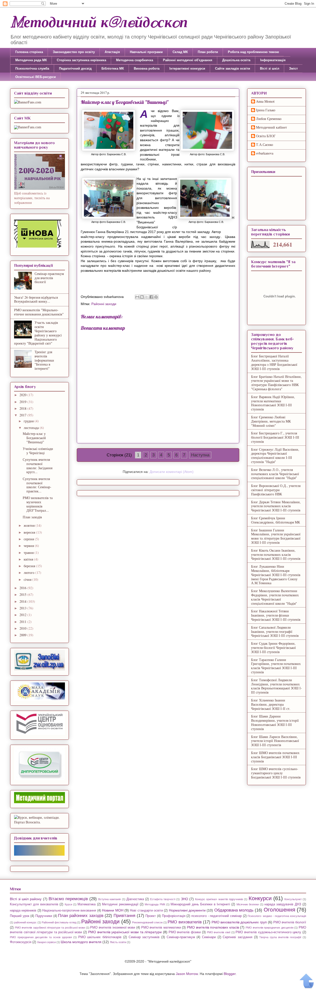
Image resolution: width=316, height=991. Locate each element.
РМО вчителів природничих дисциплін (270, 927)
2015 (23, 594)
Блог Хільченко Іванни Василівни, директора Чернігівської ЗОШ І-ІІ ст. (270, 704)
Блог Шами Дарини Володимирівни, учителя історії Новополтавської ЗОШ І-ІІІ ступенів (275, 722)
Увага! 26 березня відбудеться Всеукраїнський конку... (36, 299)
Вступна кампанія (109, 899)
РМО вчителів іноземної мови (112, 927)
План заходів (32, 517)
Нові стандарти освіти (146, 910)
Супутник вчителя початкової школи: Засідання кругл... (37, 465)
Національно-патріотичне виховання (69, 910)
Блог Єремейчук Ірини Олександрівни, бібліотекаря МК (275, 520)
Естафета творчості (162, 899)
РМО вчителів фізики (185, 932)
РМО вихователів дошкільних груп (239, 922)
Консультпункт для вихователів (34, 904)
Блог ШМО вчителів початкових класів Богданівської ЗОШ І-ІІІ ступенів (275, 756)
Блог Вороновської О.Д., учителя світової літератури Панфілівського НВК (275, 489)
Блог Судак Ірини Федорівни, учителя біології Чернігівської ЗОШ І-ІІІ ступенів (273, 647)
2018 (23, 408)
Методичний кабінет (271, 127)
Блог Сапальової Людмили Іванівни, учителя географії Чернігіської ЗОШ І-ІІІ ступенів (275, 631)
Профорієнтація (173, 916)
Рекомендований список (147, 922)
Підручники (43, 916)
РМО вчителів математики (161, 927)
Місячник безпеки (248, 904)
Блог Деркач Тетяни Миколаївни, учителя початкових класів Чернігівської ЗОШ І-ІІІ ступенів (276, 506)
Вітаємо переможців (68, 898)
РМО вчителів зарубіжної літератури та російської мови (50, 927)
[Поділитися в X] (146, 296)
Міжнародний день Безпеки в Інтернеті (200, 904)
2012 (23, 614)
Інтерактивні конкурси (187, 68)
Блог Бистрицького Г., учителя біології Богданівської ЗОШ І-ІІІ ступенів (275, 437)
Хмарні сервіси (46, 942)
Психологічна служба (32, 68)
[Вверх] (307, 981)
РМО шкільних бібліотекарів (99, 937)
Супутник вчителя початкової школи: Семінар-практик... (37, 484)
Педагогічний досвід (75, 68)
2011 (23, 621)
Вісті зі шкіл (269, 68)
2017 (23, 415)
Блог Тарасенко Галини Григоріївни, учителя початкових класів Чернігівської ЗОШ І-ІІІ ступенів (276, 665)
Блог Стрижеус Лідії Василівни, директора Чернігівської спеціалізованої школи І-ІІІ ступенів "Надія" (275, 455)
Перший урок (19, 916)
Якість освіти (118, 942)
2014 (23, 601)
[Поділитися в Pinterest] (156, 296)
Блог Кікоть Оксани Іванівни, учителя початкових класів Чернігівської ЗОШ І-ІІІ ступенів (275, 554)
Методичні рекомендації (120, 904)
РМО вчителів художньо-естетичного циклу (268, 932)
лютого (29, 572)
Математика (87, 904)
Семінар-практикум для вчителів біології (49, 277)
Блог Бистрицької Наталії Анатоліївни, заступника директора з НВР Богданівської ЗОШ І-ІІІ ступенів (274, 362)
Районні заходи (103, 304)
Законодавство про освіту (74, 52)
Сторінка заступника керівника (81, 60)
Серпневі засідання (237, 937)
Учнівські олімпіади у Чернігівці (38, 450)
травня (29, 552)
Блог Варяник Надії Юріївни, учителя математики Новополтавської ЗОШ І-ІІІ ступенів (273, 402)
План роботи (208, 52)
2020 (23, 394)
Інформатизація (273, 60)
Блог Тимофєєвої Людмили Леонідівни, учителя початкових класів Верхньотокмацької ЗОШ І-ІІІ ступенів (276, 686)
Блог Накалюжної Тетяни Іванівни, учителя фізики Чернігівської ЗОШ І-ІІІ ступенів (275, 615)
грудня (29, 421)
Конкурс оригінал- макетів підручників (219, 899)
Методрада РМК (155, 904)
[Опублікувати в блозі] (141, 296)
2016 (23, 587)
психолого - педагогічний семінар (216, 916)
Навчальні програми (146, 52)
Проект (150, 916)
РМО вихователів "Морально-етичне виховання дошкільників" (39, 312)
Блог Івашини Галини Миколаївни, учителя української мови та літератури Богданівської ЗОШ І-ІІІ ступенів (275, 536)
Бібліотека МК (112, 68)
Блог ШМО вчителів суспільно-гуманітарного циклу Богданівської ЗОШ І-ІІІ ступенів (276, 772)
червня (29, 545)
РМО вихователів (184, 922)
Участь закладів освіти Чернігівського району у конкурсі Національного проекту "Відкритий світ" (38, 333)
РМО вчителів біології (289, 922)
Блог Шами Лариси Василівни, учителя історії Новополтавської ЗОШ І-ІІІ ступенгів (275, 740)
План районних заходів (80, 915)
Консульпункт (293, 899)
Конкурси (260, 898)
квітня (29, 559)
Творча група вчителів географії (280, 937)
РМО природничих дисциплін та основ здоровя (41, 937)
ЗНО (184, 899)
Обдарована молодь (234, 910)
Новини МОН (112, 910)
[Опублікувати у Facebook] (151, 296)
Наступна (200, 455)
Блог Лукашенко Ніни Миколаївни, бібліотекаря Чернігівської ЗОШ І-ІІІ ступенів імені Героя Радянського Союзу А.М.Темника (275, 574)
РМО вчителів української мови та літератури (125, 932)
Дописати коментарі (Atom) (172, 472)
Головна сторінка (29, 52)
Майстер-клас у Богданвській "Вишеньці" (34, 437)
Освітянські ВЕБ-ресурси (35, 77)
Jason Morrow (187, 974)
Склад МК (180, 52)
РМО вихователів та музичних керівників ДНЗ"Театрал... (38, 503)
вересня (30, 532)
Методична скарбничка (134, 60)
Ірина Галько (265, 110)
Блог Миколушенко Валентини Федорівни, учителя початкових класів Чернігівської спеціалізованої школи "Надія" (275, 596)
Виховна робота (146, 68)
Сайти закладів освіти (232, 68)
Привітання (124, 915)
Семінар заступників (144, 937)
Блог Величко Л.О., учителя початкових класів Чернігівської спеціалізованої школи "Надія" (275, 473)
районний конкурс (25, 922)
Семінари (209, 937)
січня (28, 579)
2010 (23, 628)
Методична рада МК (31, 60)
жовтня (30, 525)
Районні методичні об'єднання (187, 60)
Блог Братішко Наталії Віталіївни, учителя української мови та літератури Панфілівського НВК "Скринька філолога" (276, 382)
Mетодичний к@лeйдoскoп (99, 22)
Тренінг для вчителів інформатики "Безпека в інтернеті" (44, 360)
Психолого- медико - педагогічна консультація (277, 915)
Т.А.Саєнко (264, 145)
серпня (29, 539)
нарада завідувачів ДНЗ (282, 904)
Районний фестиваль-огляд (59, 922)
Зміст (293, 68)
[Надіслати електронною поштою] (137, 296)
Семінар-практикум (181, 937)
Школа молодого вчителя (81, 942)
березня (30, 566)
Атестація (112, 52)
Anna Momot (265, 101)
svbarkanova (264, 153)
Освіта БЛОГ (266, 136)
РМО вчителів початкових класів (213, 927)
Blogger (230, 974)
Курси (68, 904)
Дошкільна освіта (236, 60)
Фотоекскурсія (20, 942)
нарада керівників (23, 910)
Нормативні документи (187, 910)
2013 (23, 608)
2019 (23, 401)
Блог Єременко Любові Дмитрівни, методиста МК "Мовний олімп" (271, 421)
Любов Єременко (268, 119)
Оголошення (279, 910)
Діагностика (135, 899)
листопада (32, 427)
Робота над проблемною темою (253, 52)
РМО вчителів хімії (218, 932)
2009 (23, 635)
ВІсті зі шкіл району (25, 899)
